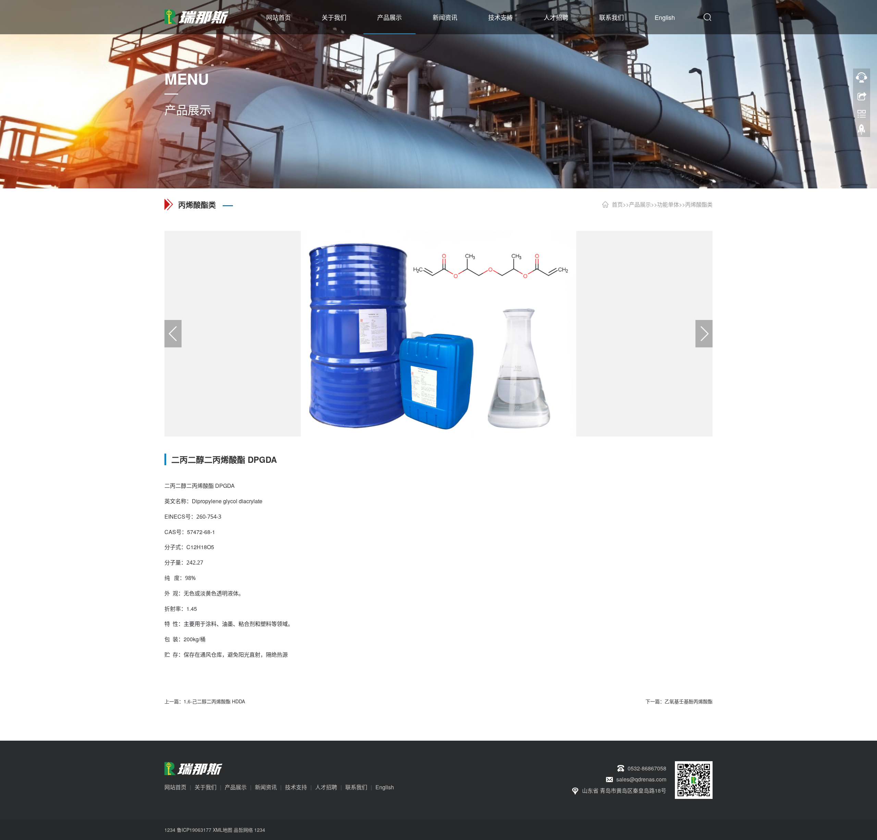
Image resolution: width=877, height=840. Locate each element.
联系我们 (611, 17)
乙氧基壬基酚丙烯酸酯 (689, 701)
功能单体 (668, 204)
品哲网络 (243, 829)
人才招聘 (556, 17)
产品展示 (389, 17)
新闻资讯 (445, 17)
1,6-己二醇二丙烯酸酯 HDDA (214, 701)
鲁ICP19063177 (194, 829)
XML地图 (222, 829)
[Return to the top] (861, 131)
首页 (617, 204)
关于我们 (334, 17)
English (665, 17)
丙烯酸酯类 (699, 204)
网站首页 (278, 17)
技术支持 (500, 17)
